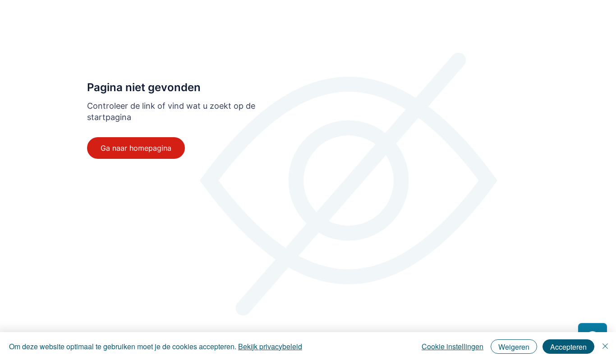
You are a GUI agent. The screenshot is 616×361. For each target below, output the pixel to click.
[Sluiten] (605, 346)
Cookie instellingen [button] (452, 346)
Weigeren (513, 347)
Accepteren (568, 347)
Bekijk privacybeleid (270, 346)
